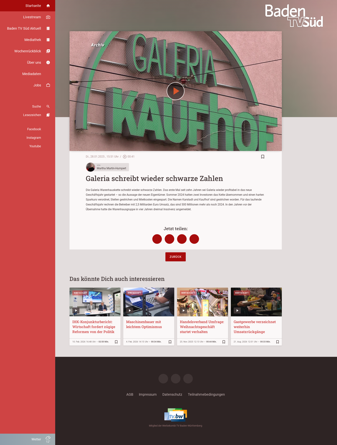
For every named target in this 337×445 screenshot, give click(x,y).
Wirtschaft (80, 293)
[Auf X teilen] (169, 239)
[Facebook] (163, 378)
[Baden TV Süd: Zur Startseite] (294, 15)
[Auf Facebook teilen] (157, 239)
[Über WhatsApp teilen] (182, 239)
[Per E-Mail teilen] (194, 239)
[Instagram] (175, 378)
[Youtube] (188, 378)
